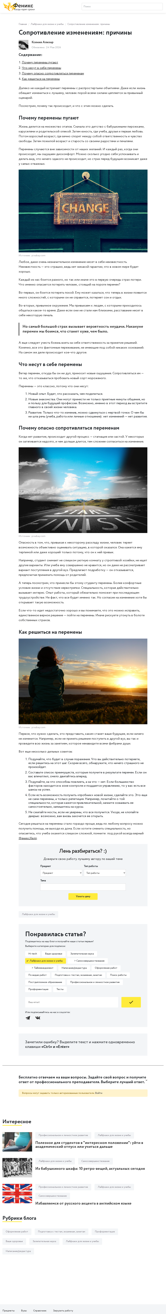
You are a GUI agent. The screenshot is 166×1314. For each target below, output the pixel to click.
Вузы (24, 1311)
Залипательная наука (82, 954)
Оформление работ (106, 968)
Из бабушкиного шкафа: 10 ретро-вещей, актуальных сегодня (90, 1169)
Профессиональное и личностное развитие (95, 982)
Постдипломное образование (45, 982)
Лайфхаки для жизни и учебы (47, 24)
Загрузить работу (63, 1311)
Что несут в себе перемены (41, 68)
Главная (23, 24)
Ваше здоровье (53, 954)
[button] (83, 1080)
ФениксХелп (28, 838)
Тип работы (91, 866)
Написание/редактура (74, 968)
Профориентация (38, 989)
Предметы (8, 1311)
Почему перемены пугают (40, 62)
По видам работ (37, 975)
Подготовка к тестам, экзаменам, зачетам (78, 975)
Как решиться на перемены (41, 79)
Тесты (60, 989)
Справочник (40, 1311)
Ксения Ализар (42, 42)
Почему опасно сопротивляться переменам (53, 73)
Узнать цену (83, 896)
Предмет (45, 866)
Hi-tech (32, 954)
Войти (98, 1093)
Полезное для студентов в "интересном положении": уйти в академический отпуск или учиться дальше (89, 1145)
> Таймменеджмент (40, 968)
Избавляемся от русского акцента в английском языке (83, 1203)
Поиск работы (118, 975)
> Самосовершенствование (88, 961)
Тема (43, 880)
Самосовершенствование (95, 1161)
